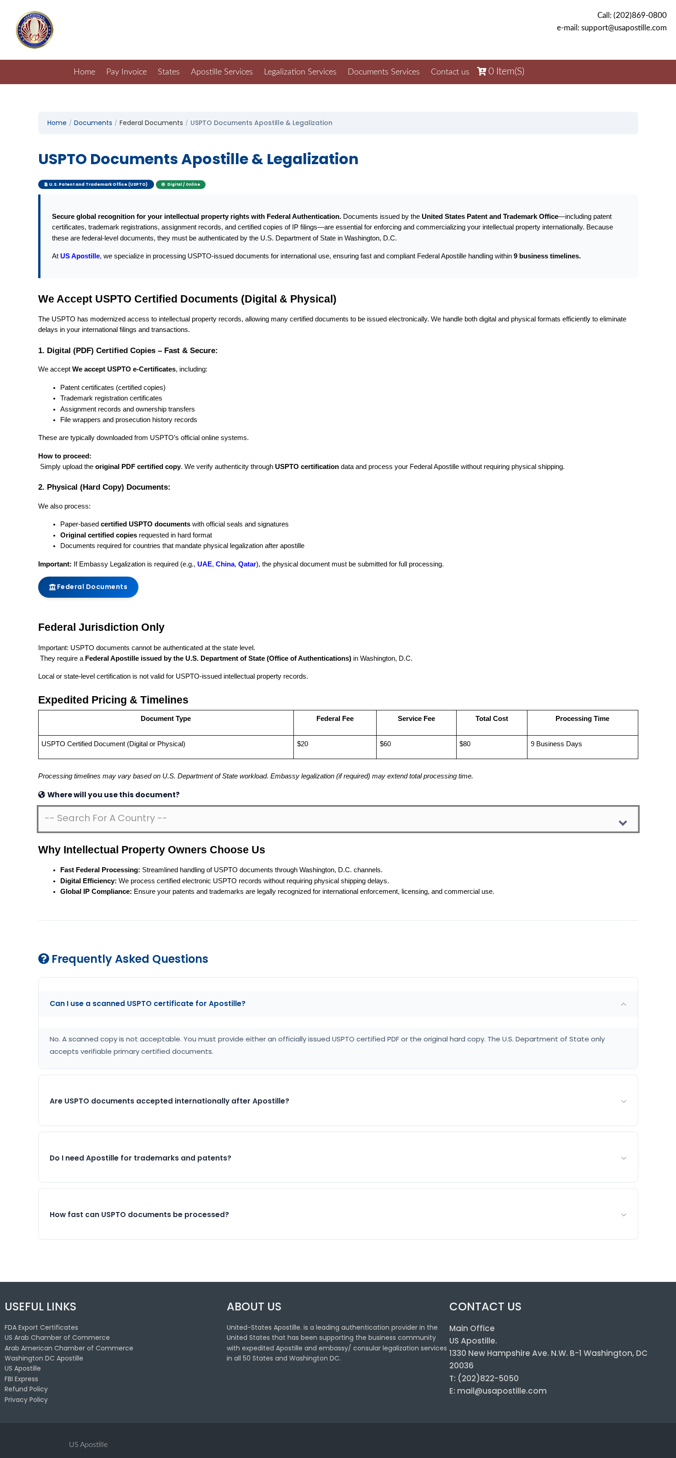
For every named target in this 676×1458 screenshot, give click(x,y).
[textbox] (330, 818)
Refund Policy (26, 1389)
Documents (93, 122)
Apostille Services (222, 72)
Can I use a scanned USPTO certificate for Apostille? (148, 1003)
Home (84, 72)
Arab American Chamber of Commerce (69, 1348)
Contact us (450, 72)
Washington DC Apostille (44, 1358)
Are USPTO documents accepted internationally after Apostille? (169, 1101)
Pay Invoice (126, 72)
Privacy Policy (26, 1399)
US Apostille (23, 1368)
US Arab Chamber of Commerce (57, 1337)
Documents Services (384, 72)
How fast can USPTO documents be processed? (139, 1214)
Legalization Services (300, 72)
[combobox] (338, 819)
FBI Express (21, 1379)
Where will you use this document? (113, 795)
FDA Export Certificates (41, 1327)
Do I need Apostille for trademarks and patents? (140, 1158)
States (169, 72)
